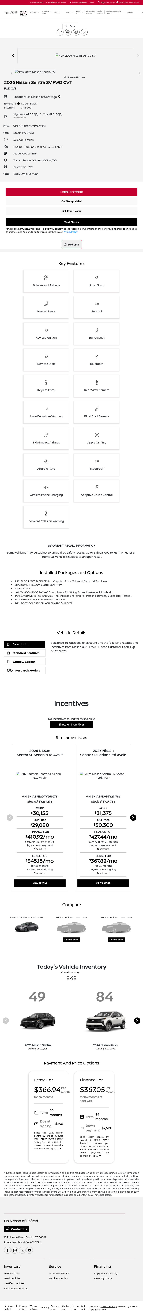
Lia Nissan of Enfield (10, 1308)
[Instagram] (14, 1250)
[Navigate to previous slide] (13, 55)
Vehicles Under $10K (16, 1288)
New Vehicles (12, 1273)
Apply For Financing (106, 1273)
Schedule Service (59, 1273)
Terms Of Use (33, 1308)
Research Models (27, 670)
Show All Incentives (72, 724)
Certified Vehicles (14, 1283)
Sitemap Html (55, 1308)
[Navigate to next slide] (138, 55)
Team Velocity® (109, 1306)
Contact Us (18, 1229)
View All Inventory (70, 972)
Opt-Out (83, 1308)
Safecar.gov (101, 552)
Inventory (12, 1266)
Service (55, 1266)
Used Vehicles (12, 1278)
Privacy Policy (70, 231)
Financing (102, 1266)
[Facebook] (7, 1250)
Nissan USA (75, 1308)
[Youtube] (29, 1250)
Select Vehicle (71, 939)
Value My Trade (103, 1278)
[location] (70, 2)
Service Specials (58, 1278)
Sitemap (45, 1307)
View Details (40, 882)
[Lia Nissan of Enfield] (11, 12)
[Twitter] (22, 1250)
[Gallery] (76, 55)
